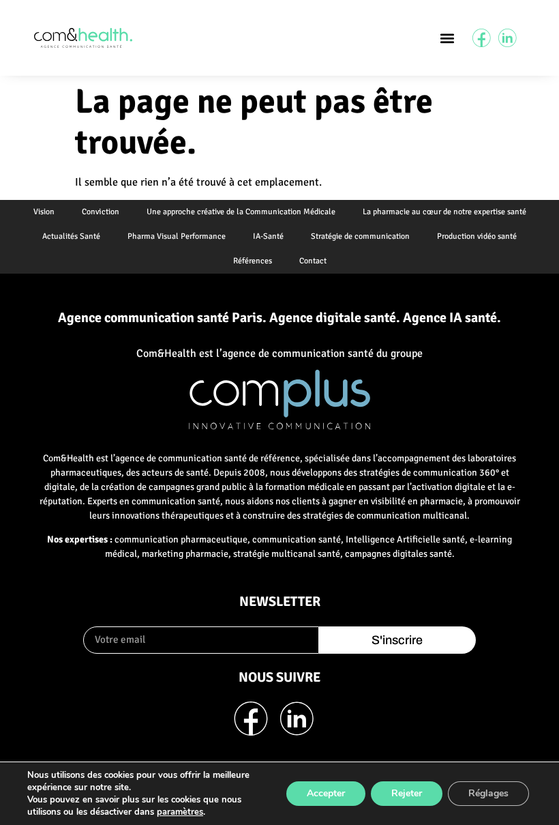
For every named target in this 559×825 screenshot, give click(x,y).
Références (252, 261)
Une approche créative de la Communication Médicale (241, 212)
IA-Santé (268, 236)
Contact (313, 261)
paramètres (180, 812)
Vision (44, 212)
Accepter (326, 793)
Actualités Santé (71, 236)
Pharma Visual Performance (176, 236)
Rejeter (406, 793)
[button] (447, 38)
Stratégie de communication (360, 236)
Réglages (488, 793)
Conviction (100, 212)
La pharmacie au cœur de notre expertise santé (444, 212)
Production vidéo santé (477, 236)
